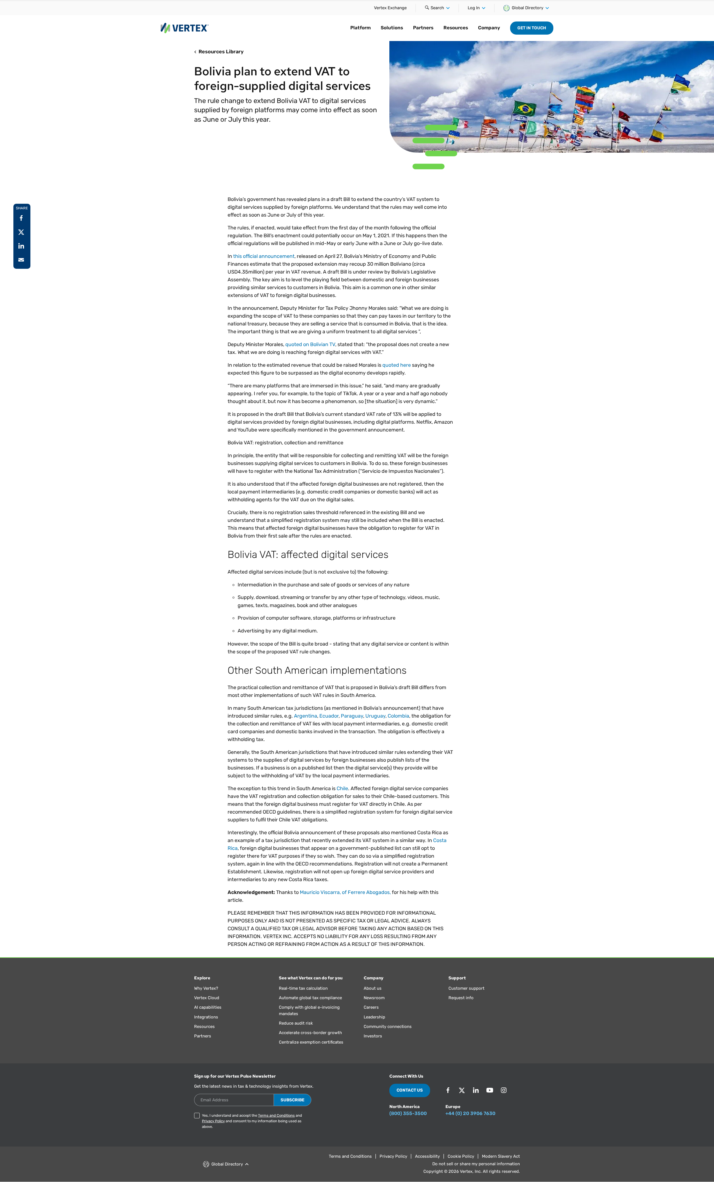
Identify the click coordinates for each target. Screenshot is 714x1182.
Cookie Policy (461, 1156)
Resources (455, 27)
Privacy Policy (213, 1121)
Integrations (206, 1017)
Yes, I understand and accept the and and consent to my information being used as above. (252, 1121)
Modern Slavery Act (501, 1156)
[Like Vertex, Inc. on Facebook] (448, 1090)
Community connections (388, 1026)
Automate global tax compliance (310, 997)
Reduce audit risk (296, 1023)
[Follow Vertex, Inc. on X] (462, 1090)
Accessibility (427, 1156)
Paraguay (352, 716)
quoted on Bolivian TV (310, 344)
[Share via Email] (21, 260)
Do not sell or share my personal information (476, 1163)
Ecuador (329, 716)
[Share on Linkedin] (21, 246)
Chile (342, 788)
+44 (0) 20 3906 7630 (470, 1113)
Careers (371, 1007)
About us (373, 988)
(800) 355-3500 (408, 1113)
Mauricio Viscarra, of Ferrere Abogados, (345, 892)
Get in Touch (531, 27)
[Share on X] (21, 232)
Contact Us (410, 1090)
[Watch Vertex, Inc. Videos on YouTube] (490, 1090)
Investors (373, 1036)
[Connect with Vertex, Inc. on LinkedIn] (476, 1090)
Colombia (398, 716)
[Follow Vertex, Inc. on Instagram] (504, 1090)
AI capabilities (207, 1007)
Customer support (466, 988)
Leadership (374, 1017)
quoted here (396, 365)
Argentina (305, 716)
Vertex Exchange (390, 7)
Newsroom (374, 997)
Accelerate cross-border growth (310, 1032)
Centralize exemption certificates (311, 1042)
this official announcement (264, 256)
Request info (461, 997)
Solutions (392, 27)
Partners (423, 27)
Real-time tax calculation (303, 988)
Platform (360, 27)
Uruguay (375, 716)
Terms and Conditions (276, 1115)
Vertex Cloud (206, 997)
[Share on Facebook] (21, 218)
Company (489, 27)
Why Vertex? (206, 988)
